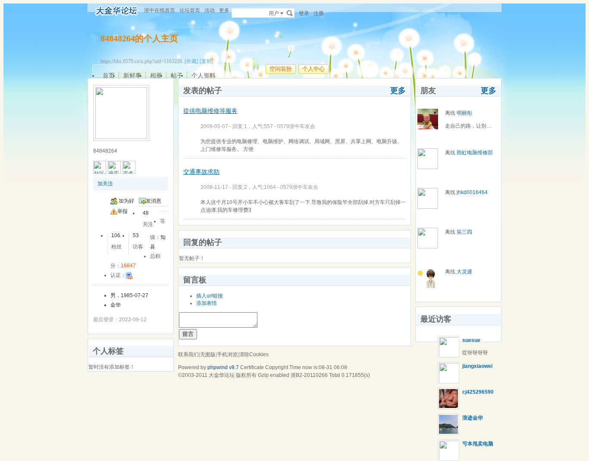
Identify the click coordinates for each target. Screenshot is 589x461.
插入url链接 (209, 296)
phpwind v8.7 (223, 367)
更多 (398, 90)
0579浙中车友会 (296, 126)
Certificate (252, 367)
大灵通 (464, 272)
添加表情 (206, 303)
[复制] (206, 61)
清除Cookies (254, 354)
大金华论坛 (222, 375)
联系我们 (188, 354)
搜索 (289, 13)
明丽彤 (464, 113)
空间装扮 (280, 69)
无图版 (208, 354)
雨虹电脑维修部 (475, 153)
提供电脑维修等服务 (210, 110)
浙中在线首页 (159, 10)
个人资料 (203, 75)
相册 (156, 75)
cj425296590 (478, 392)
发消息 (153, 201)
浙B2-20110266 (309, 375)
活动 (209, 10)
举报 (122, 211)
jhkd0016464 (472, 192)
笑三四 (464, 232)
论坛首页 (189, 10)
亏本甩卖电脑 (477, 444)
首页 (109, 75)
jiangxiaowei (477, 366)
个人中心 (313, 69)
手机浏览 (227, 354)
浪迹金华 (472, 418)
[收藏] (191, 61)
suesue (471, 340)
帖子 (177, 75)
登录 (304, 13)
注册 (318, 13)
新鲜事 (132, 75)
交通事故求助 (201, 171)
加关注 (105, 184)
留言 (188, 334)
